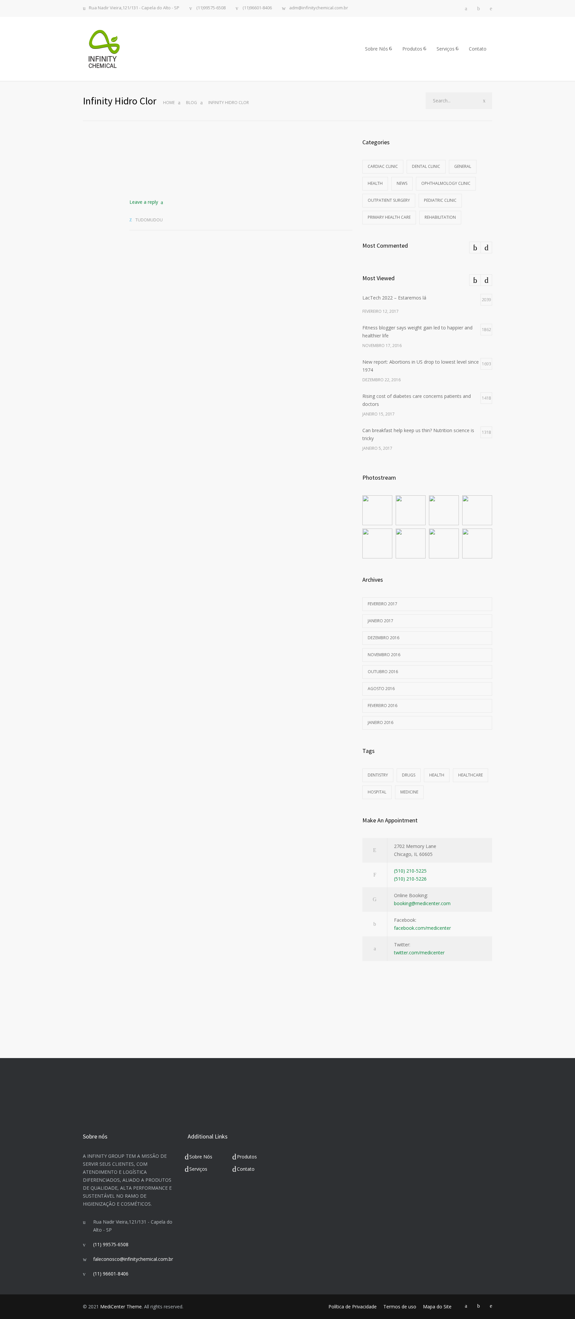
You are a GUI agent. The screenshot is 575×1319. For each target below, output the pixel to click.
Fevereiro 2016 (382, 705)
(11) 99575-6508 (110, 1244)
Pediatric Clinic (440, 200)
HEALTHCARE (470, 775)
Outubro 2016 (383, 671)
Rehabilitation (440, 217)
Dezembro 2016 (383, 638)
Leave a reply (143, 202)
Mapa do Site (437, 1306)
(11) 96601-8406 (110, 1273)
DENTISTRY (378, 775)
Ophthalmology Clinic (446, 183)
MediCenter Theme (121, 1306)
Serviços (446, 49)
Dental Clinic (426, 166)
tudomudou (149, 220)
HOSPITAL (377, 792)
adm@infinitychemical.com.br (318, 8)
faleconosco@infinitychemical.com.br (133, 1259)
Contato (477, 49)
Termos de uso (399, 1306)
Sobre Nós (376, 49)
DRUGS (408, 775)
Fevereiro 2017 (382, 604)
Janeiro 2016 (380, 722)
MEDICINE (409, 792)
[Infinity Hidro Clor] (240, 162)
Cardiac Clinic (383, 166)
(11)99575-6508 (210, 8)
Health (375, 183)
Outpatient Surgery (389, 200)
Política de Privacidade (352, 1306)
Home (169, 102)
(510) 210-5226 (410, 879)
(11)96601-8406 (257, 8)
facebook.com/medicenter (422, 928)
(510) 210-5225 (410, 871)
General (462, 166)
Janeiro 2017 (380, 621)
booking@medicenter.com (422, 903)
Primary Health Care (389, 217)
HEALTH (436, 775)
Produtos (412, 49)
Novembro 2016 (384, 655)
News (402, 183)
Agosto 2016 (381, 688)
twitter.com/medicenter (419, 952)
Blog (191, 102)
